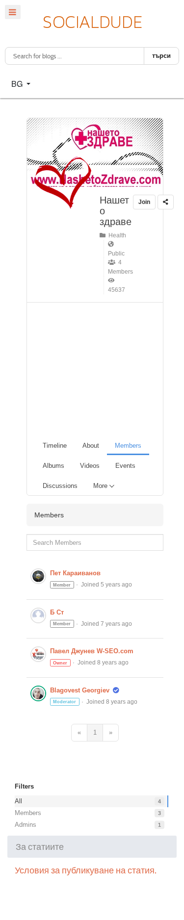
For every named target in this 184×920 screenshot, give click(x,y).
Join (144, 202)
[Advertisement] (99, 368)
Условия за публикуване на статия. (86, 870)
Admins (25, 824)
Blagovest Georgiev (79, 690)
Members (28, 813)
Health (115, 235)
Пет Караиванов (75, 573)
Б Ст (57, 612)
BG (18, 83)
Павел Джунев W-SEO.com (91, 651)
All (18, 801)
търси (161, 55)
